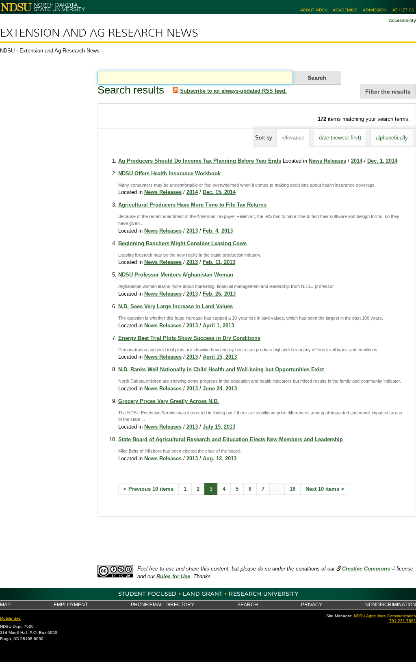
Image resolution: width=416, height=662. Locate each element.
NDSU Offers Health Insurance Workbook (169, 173)
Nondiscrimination (390, 604)
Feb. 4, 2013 (218, 231)
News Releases (327, 161)
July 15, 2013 (219, 427)
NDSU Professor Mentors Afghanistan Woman (175, 275)
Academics (345, 10)
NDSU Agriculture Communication (385, 616)
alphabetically (392, 138)
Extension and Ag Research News (99, 32)
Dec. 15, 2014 (219, 192)
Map (5, 604)
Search (247, 604)
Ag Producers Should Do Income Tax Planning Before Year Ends (199, 161)
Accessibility (402, 20)
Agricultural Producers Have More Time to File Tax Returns (192, 205)
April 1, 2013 (218, 325)
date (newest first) (340, 138)
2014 (356, 161)
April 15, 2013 (220, 357)
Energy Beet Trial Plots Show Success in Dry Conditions (189, 338)
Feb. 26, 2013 (219, 294)
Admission (375, 10)
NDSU (7, 51)
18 (292, 489)
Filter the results (388, 91)
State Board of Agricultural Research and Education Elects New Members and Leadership (230, 439)
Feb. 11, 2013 (219, 262)
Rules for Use (173, 576)
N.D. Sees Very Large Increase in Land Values (175, 306)
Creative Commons (366, 569)
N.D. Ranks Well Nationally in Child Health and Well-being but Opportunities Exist (221, 369)
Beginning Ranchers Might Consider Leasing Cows (182, 243)
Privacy (311, 604)
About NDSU (313, 10)
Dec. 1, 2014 (382, 161)
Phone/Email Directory (162, 604)
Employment (71, 604)
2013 (192, 231)
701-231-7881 (402, 620)
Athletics (403, 10)
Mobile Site (10, 618)
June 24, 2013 (220, 388)
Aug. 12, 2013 (219, 458)
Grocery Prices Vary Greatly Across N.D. (168, 401)
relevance (293, 138)
